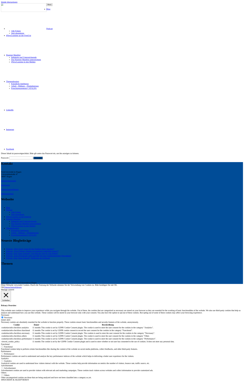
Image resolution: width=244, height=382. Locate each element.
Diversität (175, 273)
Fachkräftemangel (207, 273)
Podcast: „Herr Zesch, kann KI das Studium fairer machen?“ (30, 249)
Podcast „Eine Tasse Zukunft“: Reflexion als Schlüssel (28, 258)
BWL (49, 274)
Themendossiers (12, 81)
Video (219, 278)
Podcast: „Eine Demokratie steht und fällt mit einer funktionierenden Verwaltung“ (38, 256)
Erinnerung (184, 274)
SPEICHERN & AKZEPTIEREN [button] (15, 380)
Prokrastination (185, 278)
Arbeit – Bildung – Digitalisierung (25, 86)
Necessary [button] (5, 315)
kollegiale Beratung (24, 278)
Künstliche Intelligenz (20, 84)
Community (72, 274)
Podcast (49, 29)
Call (53, 273)
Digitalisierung (165, 274)
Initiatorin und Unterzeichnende (24, 57)
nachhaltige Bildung (108, 278)
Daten (88, 274)
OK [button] (2, 287)
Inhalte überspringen (9, 2)
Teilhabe (201, 278)
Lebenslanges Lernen (64, 278)
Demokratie (94, 274)
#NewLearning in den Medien (23, 62)
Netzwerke (119, 278)
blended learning (41, 274)
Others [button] (3, 373)
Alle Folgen (16, 31)
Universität (210, 277)
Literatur (88, 278)
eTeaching (192, 274)
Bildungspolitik (24, 273)
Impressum (5, 185)
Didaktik (102, 273)
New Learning (146, 277)
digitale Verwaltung (152, 274)
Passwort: (5, 158)
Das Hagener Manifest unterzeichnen (26, 60)
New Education (129, 278)
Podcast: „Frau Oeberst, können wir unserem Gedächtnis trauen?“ (32, 251)
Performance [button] (6, 351)
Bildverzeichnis (7, 194)
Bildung (7, 273)
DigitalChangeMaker (114, 274)
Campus (58, 274)
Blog (48, 9)
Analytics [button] (5, 358)
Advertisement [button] (7, 365)
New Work (163, 277)
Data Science (80, 274)
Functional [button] (5, 344)
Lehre (73, 278)
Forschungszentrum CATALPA (24, 88)
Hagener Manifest (13, 55)
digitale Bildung (133, 273)
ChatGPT (64, 274)
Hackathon (230, 274)
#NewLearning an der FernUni (18, 35)
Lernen (81, 277)
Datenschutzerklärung (10, 189)
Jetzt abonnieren (17, 33)
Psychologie (194, 278)
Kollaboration (9, 277)
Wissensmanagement (229, 278)
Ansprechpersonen (8, 181)
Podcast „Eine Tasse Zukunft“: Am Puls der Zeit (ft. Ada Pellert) (32, 253)
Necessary (8, 317)
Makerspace (96, 278)
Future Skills (222, 274)
